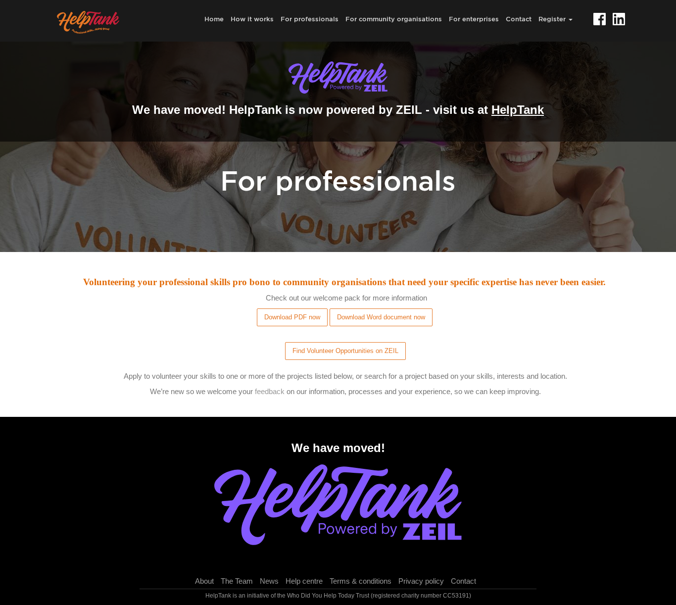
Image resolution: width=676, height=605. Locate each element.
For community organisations (393, 18)
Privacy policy (421, 581)
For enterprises (474, 18)
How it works (252, 18)
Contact (518, 18)
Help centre (304, 581)
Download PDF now (292, 317)
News (269, 581)
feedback (270, 391)
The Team (237, 581)
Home (214, 18)
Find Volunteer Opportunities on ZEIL (345, 350)
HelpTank (517, 109)
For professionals (309, 18)
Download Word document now (381, 317)
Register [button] (553, 18)
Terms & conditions (360, 581)
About (204, 581)
